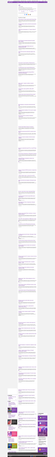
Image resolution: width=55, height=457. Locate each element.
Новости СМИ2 (39, 414)
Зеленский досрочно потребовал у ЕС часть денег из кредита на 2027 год (27, 110)
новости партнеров (41, 413)
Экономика (13, 444)
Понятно (45, 453)
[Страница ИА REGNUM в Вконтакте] (26, 14)
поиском (23, 7)
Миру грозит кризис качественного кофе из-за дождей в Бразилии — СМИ (26, 262)
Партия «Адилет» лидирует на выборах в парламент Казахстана (26, 84)
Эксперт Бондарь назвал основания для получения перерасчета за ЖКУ (26, 268)
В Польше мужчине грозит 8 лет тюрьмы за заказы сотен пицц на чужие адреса (27, 257)
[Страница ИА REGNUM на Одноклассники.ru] (28, 14)
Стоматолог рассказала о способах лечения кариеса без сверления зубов (26, 323)
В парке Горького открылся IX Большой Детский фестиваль (27, 290)
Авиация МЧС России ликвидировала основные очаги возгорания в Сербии (26, 159)
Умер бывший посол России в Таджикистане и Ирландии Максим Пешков (26, 202)
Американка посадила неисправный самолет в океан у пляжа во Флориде (27, 367)
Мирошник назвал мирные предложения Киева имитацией (26, 94)
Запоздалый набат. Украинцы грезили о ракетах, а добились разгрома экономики (11, 440)
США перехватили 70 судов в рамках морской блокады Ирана (27, 19)
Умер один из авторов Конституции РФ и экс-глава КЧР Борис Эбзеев (27, 148)
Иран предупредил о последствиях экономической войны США (26, 105)
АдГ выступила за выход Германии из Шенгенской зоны (26, 62)
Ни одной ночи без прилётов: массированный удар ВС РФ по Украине (42, 434)
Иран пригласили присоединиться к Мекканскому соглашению (27, 153)
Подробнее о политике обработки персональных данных (37, 453)
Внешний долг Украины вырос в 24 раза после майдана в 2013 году (26, 390)
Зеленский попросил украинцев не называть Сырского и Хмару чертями (26, 396)
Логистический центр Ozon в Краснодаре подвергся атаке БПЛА (14, 409)
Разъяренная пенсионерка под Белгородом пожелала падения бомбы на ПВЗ (27, 418)
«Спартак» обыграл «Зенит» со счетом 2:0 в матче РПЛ (26, 175)
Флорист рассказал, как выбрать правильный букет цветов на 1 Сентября (27, 334)
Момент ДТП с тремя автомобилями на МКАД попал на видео (27, 218)
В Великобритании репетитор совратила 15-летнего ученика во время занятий (27, 373)
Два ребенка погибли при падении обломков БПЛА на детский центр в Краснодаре (14, 421)
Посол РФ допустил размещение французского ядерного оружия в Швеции (26, 41)
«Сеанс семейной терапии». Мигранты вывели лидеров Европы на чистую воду (12, 452)
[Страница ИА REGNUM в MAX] (24, 14)
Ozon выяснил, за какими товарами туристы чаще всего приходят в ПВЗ (14, 446)
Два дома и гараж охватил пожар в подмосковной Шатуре (26, 191)
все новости (9, 399)
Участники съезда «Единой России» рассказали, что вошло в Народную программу (27, 214)
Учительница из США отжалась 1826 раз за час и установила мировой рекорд (27, 379)
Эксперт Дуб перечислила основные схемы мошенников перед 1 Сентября (26, 245)
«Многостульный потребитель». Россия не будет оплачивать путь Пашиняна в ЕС (12, 428)
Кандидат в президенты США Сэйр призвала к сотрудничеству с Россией (27, 170)
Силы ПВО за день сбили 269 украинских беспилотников (26, 224)
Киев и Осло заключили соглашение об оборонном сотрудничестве (25, 116)
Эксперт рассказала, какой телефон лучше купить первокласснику (26, 301)
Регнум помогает (36, 2)
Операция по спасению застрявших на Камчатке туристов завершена (26, 137)
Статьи (21, 2)
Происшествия (32, 11)
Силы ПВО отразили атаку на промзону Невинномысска (12, 397)
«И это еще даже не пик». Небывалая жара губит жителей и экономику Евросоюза (12, 416)
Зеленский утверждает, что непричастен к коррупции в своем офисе (27, 345)
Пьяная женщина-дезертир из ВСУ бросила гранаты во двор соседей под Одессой (27, 285)
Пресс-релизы (22, 11)
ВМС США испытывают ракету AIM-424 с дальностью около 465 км (27, 132)
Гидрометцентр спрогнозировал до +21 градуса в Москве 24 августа (27, 30)
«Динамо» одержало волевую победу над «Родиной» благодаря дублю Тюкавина (26, 351)
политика (10, 413)
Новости (18, 2)
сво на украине (40, 427)
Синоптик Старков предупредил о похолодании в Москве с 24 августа (27, 356)
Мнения (24, 2)
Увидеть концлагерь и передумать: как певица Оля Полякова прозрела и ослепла (12, 404)
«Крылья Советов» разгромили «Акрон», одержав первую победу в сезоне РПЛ (26, 448)
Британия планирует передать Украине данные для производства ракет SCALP (14, 433)
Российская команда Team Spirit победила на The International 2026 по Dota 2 (25, 442)
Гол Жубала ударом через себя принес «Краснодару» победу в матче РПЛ (27, 235)
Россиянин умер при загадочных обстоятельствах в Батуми (26, 240)
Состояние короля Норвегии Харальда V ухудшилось (26, 126)
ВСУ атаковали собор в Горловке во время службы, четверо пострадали (27, 401)
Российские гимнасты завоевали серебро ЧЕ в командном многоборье (26, 312)
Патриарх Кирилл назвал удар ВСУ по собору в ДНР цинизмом (26, 89)
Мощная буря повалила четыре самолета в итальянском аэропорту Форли (26, 412)
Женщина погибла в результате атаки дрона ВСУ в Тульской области (27, 436)
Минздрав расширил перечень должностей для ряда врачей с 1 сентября (27, 24)
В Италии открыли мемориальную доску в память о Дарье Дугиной (26, 328)
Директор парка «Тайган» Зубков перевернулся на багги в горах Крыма (26, 279)
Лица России (31, 2)
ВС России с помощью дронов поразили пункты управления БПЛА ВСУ (27, 425)
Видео (27, 2)
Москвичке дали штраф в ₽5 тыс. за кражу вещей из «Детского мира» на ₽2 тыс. (26, 306)
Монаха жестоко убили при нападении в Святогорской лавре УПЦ (27, 181)
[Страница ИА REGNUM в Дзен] (30, 14)
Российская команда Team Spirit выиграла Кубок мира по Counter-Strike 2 (26, 196)
